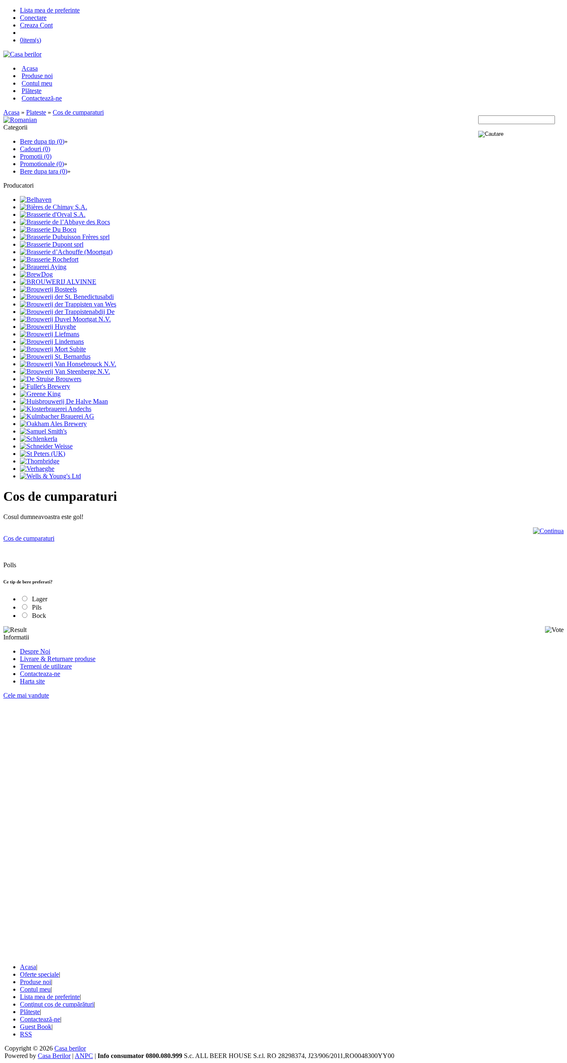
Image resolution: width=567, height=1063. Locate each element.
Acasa (30, 68)
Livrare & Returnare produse (57, 658)
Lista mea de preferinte (50, 10)
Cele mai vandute (26, 695)
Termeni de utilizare (46, 666)
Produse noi (37, 75)
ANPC (84, 1055)
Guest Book (35, 1026)
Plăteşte (32, 90)
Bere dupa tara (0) (43, 171)
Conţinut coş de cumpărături (57, 1004)
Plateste (36, 112)
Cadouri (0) (35, 148)
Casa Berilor (54, 1055)
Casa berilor (70, 1048)
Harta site (32, 681)
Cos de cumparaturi (78, 112)
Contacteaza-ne (40, 673)
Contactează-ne (42, 98)
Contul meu (37, 83)
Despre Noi (35, 651)
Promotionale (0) (42, 163)
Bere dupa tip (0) (42, 141)
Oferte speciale (39, 974)
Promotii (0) (35, 156)
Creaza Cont (36, 25)
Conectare (33, 17)
